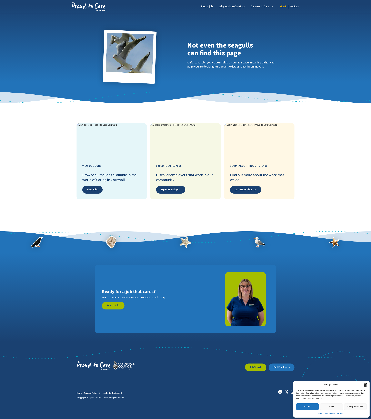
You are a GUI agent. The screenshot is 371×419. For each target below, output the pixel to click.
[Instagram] (292, 392)
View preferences (355, 406)
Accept (307, 406)
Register (294, 6)
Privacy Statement (336, 413)
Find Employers (281, 367)
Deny (331, 406)
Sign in (283, 6)
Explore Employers (171, 189)
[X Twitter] (286, 392)
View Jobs (92, 189)
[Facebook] (280, 392)
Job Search (256, 367)
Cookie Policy (323, 413)
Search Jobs (113, 305)
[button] (365, 384)
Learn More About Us (246, 189)
